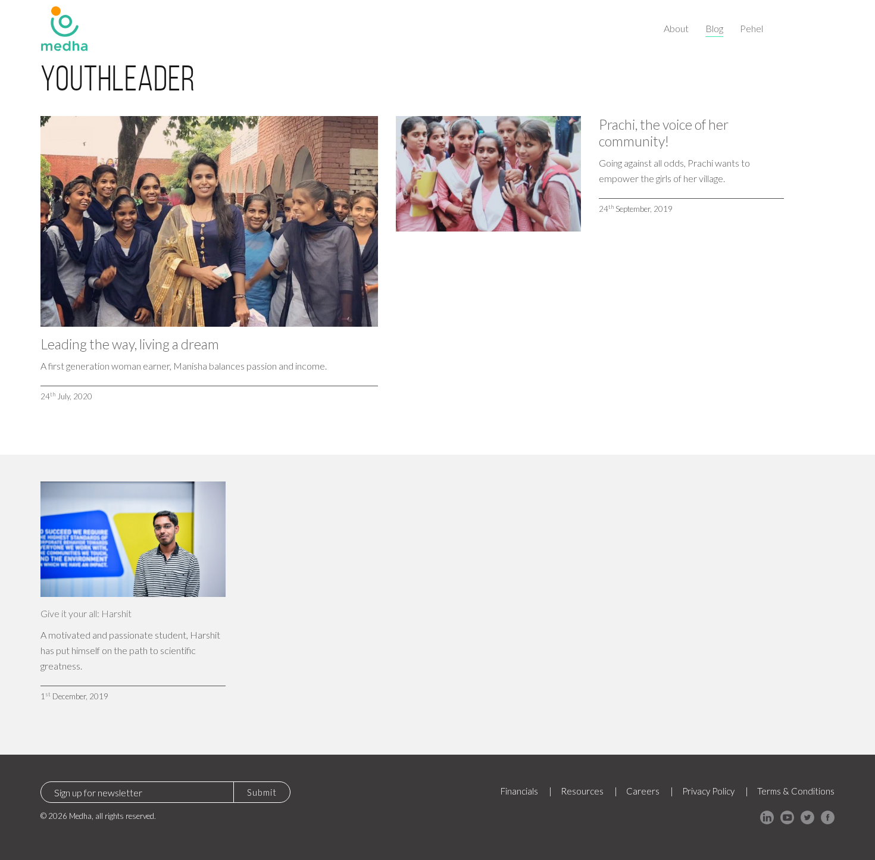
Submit (262, 792)
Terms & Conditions (796, 791)
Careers (643, 791)
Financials (519, 791)
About (676, 28)
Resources (582, 791)
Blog (714, 28)
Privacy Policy (708, 791)
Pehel (751, 28)
